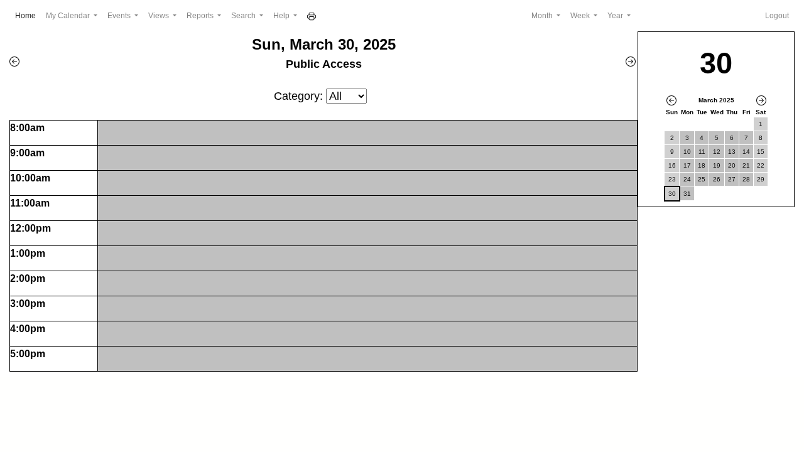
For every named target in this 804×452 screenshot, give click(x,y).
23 (672, 179)
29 (760, 179)
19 (716, 165)
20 (732, 165)
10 (687, 151)
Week (581, 15)
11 (701, 151)
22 (760, 165)
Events (120, 15)
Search (244, 15)
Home (28, 15)
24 (687, 179)
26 (716, 179)
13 (732, 151)
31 (687, 193)
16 (672, 165)
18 (701, 165)
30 (672, 193)
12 (716, 151)
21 (746, 165)
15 (760, 151)
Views (159, 15)
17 (687, 165)
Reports (201, 15)
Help (282, 15)
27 (732, 179)
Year (616, 15)
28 (746, 179)
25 (701, 179)
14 (746, 151)
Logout (777, 15)
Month (543, 15)
